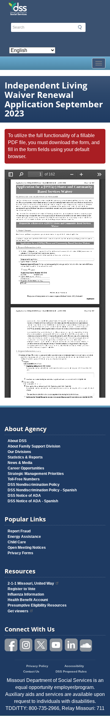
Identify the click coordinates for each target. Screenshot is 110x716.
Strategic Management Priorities (36, 474)
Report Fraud (19, 531)
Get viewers (18, 611)
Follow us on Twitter (41, 645)
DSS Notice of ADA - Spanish (33, 501)
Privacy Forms (20, 553)
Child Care (17, 542)
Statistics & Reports (25, 457)
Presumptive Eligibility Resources (37, 605)
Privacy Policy (37, 666)
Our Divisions (19, 452)
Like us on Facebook (11, 645)
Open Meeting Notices (27, 547)
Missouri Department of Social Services (55, 6)
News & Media (20, 463)
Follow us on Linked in (71, 645)
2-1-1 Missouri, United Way (31, 583)
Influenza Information (26, 594)
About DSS (17, 441)
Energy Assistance (24, 536)
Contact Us (31, 671)
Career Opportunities (26, 468)
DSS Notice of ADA (24, 495)
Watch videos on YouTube (56, 645)
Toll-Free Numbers (24, 479)
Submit (80, 27)
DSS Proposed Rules (71, 671)
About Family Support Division (34, 446)
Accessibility (74, 666)
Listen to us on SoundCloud (86, 645)
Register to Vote (21, 589)
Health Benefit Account (28, 600)
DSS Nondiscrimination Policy (34, 485)
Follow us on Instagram (26, 645)
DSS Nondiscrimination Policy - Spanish (42, 490)
